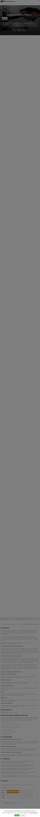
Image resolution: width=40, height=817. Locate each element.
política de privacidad (33, 812)
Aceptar (16, 815)
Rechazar (22, 815)
